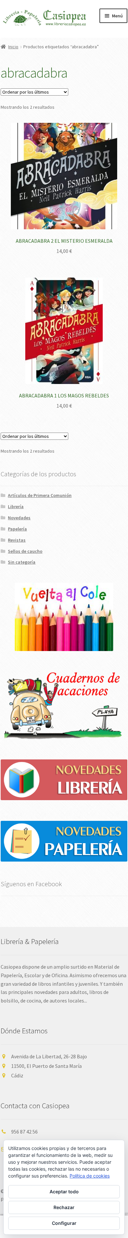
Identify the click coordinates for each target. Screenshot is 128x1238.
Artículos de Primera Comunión (40, 495)
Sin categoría (21, 562)
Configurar (64, 1223)
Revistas (17, 540)
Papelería (17, 529)
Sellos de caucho (25, 551)
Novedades (19, 518)
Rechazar (64, 1207)
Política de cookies (90, 1176)
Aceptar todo (64, 1191)
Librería (16, 506)
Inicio (13, 47)
